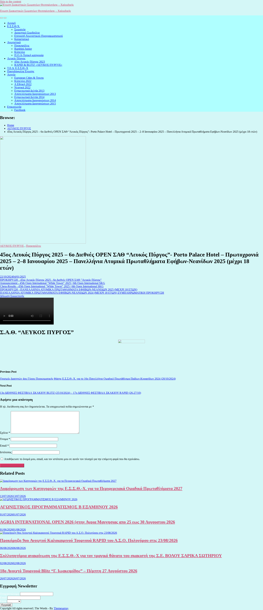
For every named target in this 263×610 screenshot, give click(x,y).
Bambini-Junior (23, 48)
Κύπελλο (19, 52)
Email (4, 445)
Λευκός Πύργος (16, 58)
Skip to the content (10, 1)
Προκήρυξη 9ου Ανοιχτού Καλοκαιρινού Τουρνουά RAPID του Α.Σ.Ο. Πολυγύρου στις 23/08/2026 (89, 540)
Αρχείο (11, 74)
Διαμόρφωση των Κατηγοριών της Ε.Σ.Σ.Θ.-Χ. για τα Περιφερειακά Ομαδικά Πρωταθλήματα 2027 (91, 488)
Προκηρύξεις (21, 45)
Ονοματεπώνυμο (9, 593)
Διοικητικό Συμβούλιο (27, 32)
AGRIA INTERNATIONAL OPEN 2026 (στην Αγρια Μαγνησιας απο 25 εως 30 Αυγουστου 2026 (87, 522)
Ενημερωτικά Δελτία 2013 (29, 90)
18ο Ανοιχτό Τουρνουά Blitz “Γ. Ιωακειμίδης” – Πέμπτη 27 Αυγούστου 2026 (68, 570)
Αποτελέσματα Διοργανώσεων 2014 (35, 100)
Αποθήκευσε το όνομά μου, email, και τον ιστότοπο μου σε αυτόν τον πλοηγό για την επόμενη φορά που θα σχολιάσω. (72, 459)
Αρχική (11, 23)
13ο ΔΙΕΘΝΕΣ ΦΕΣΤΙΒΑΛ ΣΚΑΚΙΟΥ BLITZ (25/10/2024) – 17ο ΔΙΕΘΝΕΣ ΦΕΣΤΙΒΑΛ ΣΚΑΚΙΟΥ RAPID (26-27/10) (70, 392)
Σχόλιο (5, 432)
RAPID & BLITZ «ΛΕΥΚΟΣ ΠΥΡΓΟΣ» (38, 64)
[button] (51, 279)
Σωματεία (19, 29)
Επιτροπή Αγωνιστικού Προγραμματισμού (38, 35)
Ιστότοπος (5, 452)
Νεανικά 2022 (22, 87)
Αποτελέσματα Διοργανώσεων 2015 (35, 103)
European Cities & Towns (29, 77)
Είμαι (3, 601)
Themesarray (61, 608)
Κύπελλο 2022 (22, 81)
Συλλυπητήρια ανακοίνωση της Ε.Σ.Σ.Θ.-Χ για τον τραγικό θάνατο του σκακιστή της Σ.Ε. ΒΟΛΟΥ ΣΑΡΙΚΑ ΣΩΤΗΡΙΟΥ (111, 555)
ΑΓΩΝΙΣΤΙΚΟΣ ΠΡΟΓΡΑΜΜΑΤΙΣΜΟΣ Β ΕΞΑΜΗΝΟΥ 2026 (59, 507)
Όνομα (5, 438)
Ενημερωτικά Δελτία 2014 (29, 97)
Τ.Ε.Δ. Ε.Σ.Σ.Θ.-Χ (17, 68)
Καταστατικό (21, 39)
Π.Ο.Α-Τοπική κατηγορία (28, 55)
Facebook (19, 110)
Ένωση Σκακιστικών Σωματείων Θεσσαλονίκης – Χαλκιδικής (35, 10)
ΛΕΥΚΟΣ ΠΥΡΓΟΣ (12, 245)
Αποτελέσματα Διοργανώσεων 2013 (35, 93)
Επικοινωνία (14, 106)
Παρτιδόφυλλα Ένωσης (20, 71)
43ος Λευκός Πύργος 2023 (29, 61)
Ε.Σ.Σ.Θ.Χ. (13, 26)
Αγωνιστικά (14, 42)
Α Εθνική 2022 (22, 84)
